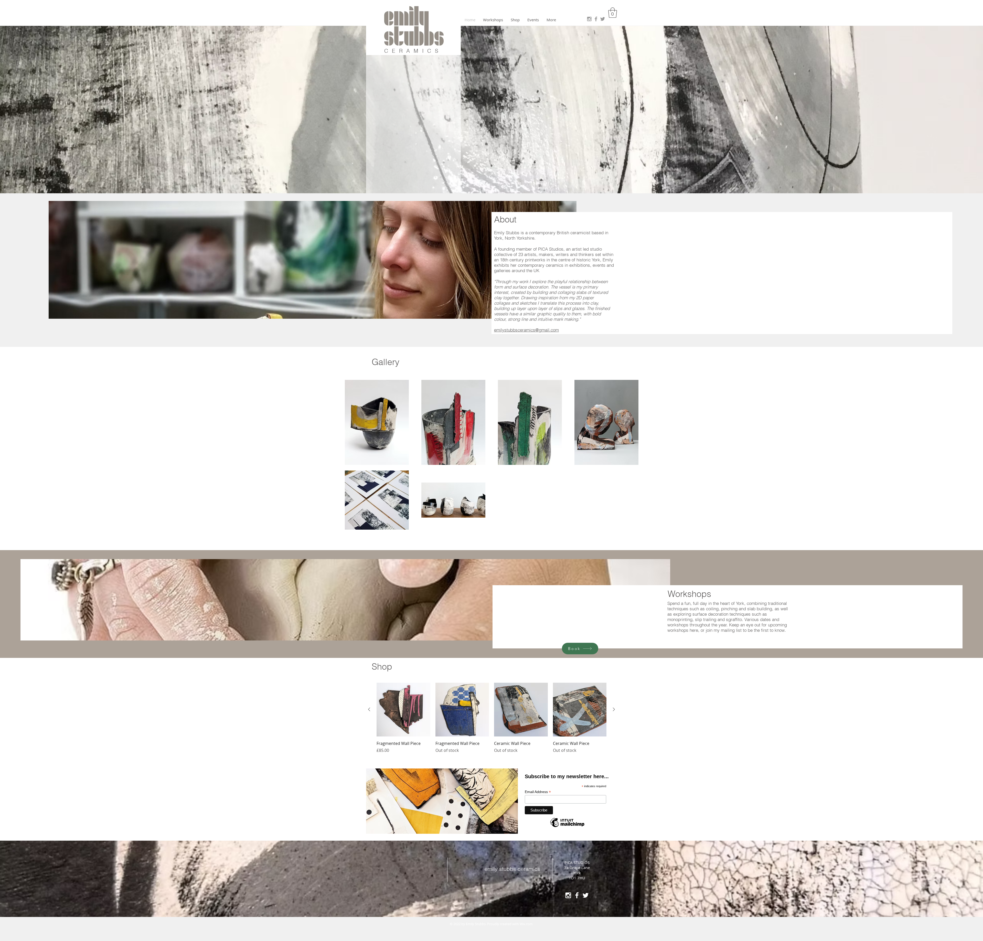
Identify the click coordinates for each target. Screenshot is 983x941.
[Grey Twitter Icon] (603, 19)
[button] (612, 12)
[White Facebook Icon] (577, 895)
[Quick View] (403, 709)
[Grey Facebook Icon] (596, 19)
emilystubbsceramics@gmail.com (526, 330)
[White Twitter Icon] (586, 895)
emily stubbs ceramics (512, 868)
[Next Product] (614, 709)
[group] (491, 718)
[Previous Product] (369, 709)
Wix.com (526, 924)
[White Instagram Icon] (568, 895)
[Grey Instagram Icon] (589, 19)
